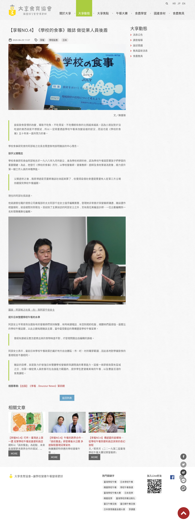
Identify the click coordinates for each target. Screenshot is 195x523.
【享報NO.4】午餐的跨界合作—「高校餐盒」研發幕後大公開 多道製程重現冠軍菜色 (65, 441)
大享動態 (84, 13)
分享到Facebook (183, 457)
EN (183, 3)
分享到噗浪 (183, 488)
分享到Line (183, 480)
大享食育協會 (172, 477)
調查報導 (138, 40)
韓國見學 (108, 498)
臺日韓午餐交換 (127, 503)
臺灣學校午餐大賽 (112, 492)
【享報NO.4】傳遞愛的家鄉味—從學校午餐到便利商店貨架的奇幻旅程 (107, 441)
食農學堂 (141, 13)
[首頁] (30, 6)
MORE (14, 453)
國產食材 (159, 13)
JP (178, 3)
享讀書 (132, 509)
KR (174, 3)
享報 (42, 39)
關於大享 (65, 13)
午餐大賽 (122, 13)
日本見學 (128, 492)
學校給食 (53, 39)
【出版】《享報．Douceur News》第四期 (42, 386)
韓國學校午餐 (110, 487)
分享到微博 (183, 472)
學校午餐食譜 (126, 487)
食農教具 (178, 13)
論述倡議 (138, 45)
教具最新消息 (140, 50)
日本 (65, 39)
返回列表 (67, 398)
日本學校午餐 (126, 481)
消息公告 (138, 34)
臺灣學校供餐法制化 (125, 498)
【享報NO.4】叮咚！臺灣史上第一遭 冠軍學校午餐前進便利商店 (25, 439)
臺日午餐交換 (110, 503)
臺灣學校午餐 (110, 481)
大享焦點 (103, 13)
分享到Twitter (183, 464)
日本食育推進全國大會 (114, 509)
